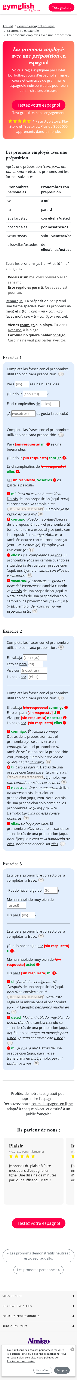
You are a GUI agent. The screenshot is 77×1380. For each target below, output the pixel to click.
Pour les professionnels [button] (21, 1316)
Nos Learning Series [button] (17, 1306)
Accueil (8, 26)
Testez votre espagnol (38, 105)
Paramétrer (43, 1370)
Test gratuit (61, 7)
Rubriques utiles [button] (15, 1326)
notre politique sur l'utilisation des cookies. (33, 1359)
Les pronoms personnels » (38, 1269)
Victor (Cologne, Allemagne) (26, 1151)
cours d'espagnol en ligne (52, 1103)
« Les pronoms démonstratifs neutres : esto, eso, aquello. (38, 1256)
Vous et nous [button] (12, 1296)
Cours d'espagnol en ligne (36, 26)
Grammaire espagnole (23, 31)
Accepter (61, 1370)
